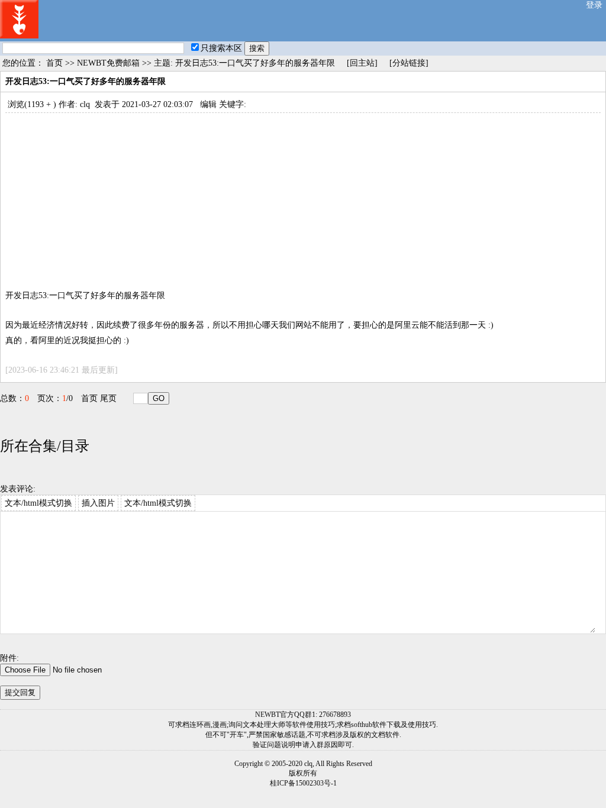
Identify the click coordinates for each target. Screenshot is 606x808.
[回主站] (362, 63)
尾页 (108, 398)
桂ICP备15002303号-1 (303, 783)
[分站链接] (408, 63)
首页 (54, 63)
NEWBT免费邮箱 (108, 63)
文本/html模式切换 (38, 503)
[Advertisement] (303, 196)
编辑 (208, 104)
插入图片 (98, 503)
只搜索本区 (221, 48)
